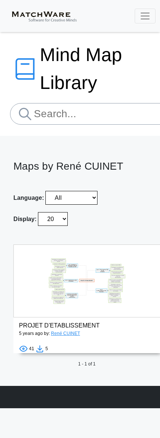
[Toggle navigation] (145, 16)
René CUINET (65, 333)
